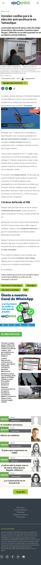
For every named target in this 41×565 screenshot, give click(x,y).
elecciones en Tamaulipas (12, 285)
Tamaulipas (31, 285)
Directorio (20, 507)
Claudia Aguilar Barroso (16, 477)
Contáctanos (20, 517)
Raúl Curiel (14, 461)
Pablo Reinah (15, 431)
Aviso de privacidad (7, 529)
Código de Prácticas (20, 514)
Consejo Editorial (20, 510)
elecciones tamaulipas (10, 290)
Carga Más (20, 492)
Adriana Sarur (15, 421)
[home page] (20, 3)
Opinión (12, 417)
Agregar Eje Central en (13, 83)
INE (2, 217)
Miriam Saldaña (16, 446)
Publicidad (20, 512)
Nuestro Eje (5, 11)
